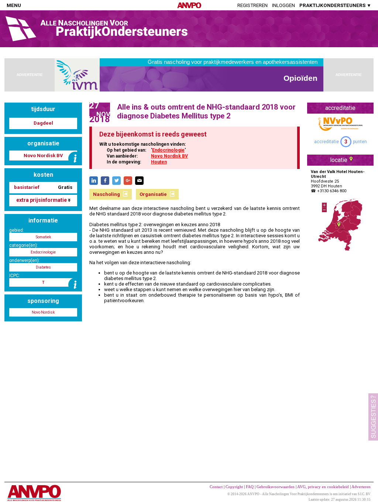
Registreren (252, 5)
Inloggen (283, 5)
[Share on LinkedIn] (93, 180)
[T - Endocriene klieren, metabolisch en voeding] (75, 284)
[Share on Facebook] (105, 180)
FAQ (250, 486)
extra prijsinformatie (42, 200)
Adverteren (361, 486)
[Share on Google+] (128, 180)
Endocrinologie (168, 150)
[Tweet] (116, 180)
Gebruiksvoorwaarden (276, 486)
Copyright (234, 486)
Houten (159, 162)
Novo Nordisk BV (169, 156)
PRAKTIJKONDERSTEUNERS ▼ (335, 5)
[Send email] (139, 180)
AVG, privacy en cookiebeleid (323, 486)
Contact (216, 486)
